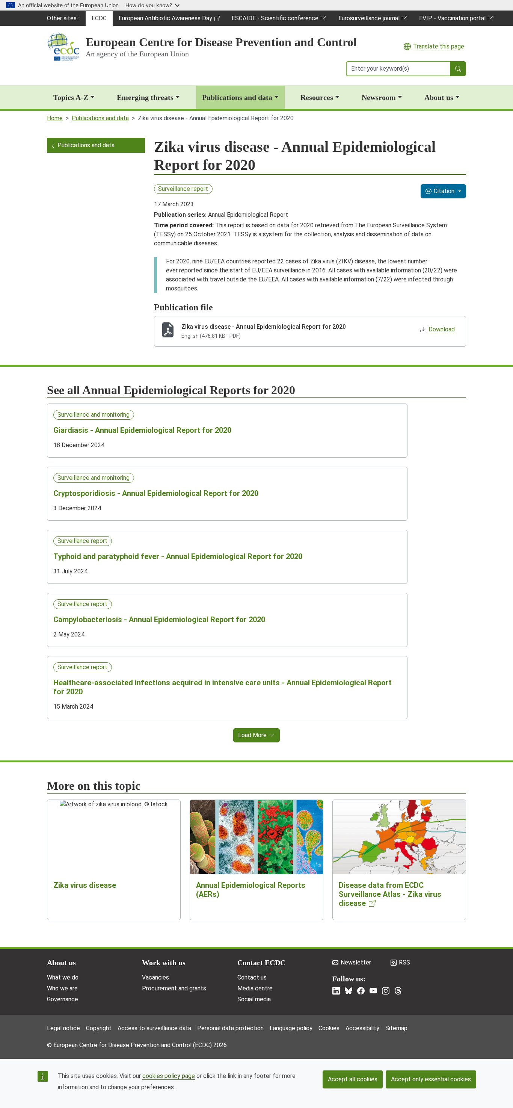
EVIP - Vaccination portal (452, 20)
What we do (62, 977)
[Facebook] (361, 991)
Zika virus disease (84, 885)
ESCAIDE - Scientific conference (274, 20)
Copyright (99, 1028)
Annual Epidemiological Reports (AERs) (250, 890)
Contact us (252, 977)
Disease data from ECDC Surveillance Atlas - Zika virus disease (390, 894)
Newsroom (379, 97)
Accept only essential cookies (431, 1079)
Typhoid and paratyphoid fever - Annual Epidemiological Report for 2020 (177, 556)
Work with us (164, 962)
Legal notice (63, 1028)
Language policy (291, 1028)
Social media (254, 999)
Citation (444, 191)
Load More (252, 735)
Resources (316, 97)
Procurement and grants (174, 988)
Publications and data (237, 97)
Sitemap (396, 1028)
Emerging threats (145, 97)
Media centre (255, 988)
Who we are (62, 988)
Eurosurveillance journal (370, 20)
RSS (404, 962)
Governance (62, 999)
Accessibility (362, 1028)
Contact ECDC (261, 962)
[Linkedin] (336, 991)
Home (55, 118)
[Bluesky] (348, 991)
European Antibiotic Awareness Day (165, 20)
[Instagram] (385, 991)
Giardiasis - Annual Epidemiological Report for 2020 (142, 430)
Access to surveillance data (154, 1028)
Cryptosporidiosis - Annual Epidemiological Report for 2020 (155, 493)
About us (438, 97)
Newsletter (356, 962)
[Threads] (398, 991)
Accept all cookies (352, 1079)
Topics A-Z (70, 97)
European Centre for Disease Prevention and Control (221, 42)
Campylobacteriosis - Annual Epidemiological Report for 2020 (159, 619)
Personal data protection (230, 1028)
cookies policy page (168, 1075)
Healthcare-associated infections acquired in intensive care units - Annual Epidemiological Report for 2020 (222, 687)
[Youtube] (373, 991)
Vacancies (155, 977)
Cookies (328, 1028)
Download (442, 329)
